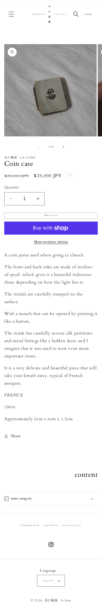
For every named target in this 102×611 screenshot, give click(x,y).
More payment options (51, 241)
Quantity (11, 187)
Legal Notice (51, 525)
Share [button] (16, 436)
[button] (11, 14)
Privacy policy (71, 525)
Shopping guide (30, 525)
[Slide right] (63, 147)
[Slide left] (38, 147)
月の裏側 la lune (57, 600)
